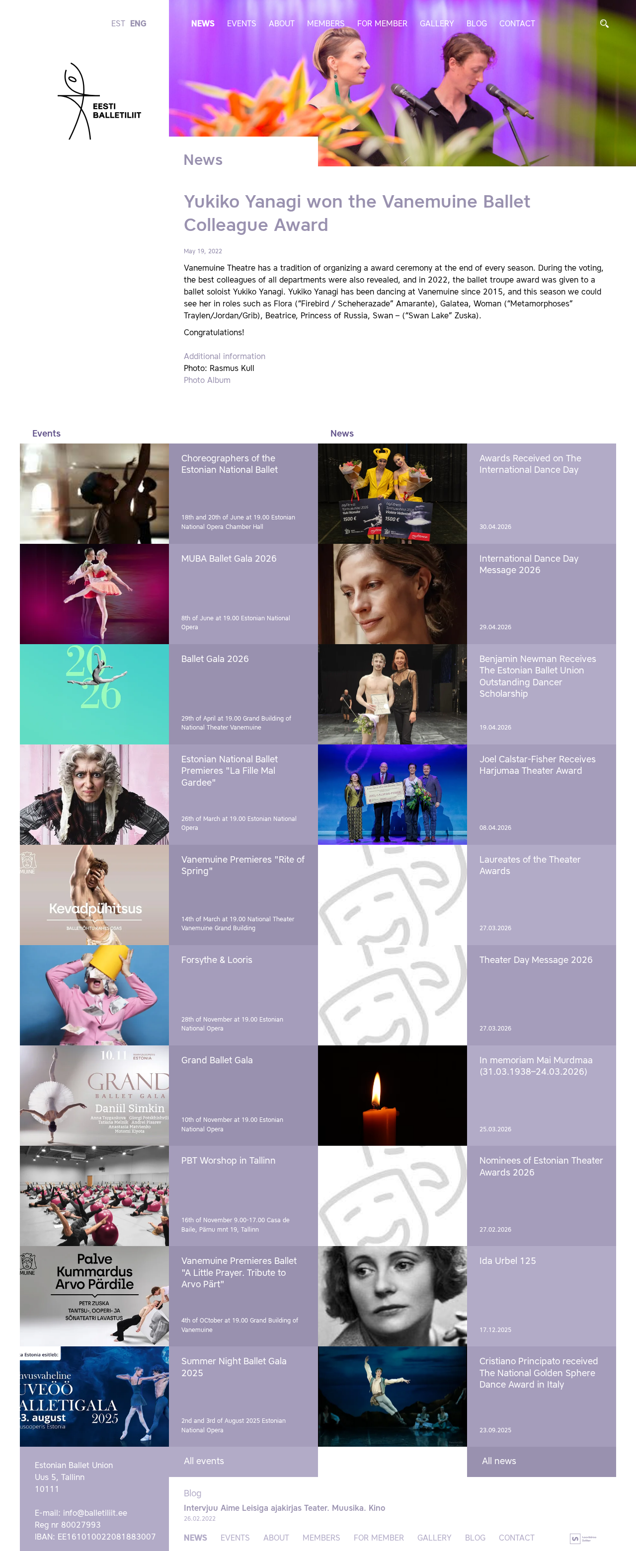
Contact (517, 24)
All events (204, 1461)
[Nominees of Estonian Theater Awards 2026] (392, 1196)
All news (499, 1461)
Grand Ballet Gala (217, 1060)
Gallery (437, 24)
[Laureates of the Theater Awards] (392, 895)
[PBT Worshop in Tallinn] (94, 1196)
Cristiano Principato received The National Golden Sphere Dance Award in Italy (538, 1373)
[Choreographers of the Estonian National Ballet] (94, 493)
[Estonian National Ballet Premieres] (94, 794)
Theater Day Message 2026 (536, 960)
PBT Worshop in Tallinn (228, 1161)
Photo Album (207, 381)
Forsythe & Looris (216, 960)
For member (382, 24)
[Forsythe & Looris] (94, 995)
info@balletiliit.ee (95, 1514)
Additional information (224, 357)
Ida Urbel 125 (507, 1261)
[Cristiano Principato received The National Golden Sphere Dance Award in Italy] (392, 1396)
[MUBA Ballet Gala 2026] (94, 594)
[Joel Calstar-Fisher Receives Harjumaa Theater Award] (392, 794)
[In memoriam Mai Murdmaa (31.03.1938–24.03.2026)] (392, 1095)
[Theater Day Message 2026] (392, 995)
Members (326, 24)
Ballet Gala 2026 (215, 659)
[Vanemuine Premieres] (94, 895)
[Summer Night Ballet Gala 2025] (94, 1396)
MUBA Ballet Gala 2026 (229, 559)
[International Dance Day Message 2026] (392, 594)
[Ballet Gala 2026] (94, 694)
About (282, 24)
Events (241, 24)
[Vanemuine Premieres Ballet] (94, 1296)
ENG (138, 24)
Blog (477, 24)
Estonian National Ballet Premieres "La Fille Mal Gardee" (229, 771)
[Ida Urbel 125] (392, 1296)
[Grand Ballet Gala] (94, 1095)
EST (118, 24)
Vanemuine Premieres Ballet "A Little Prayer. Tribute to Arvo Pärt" (239, 1273)
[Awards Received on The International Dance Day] (392, 493)
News (203, 24)
